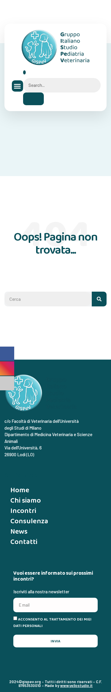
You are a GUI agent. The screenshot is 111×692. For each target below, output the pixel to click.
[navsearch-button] (24, 72)
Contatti (23, 541)
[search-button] (33, 98)
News (19, 531)
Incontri (23, 510)
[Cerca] (99, 299)
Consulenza (29, 521)
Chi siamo (25, 500)
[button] (17, 86)
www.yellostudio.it (76, 685)
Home (19, 490)
